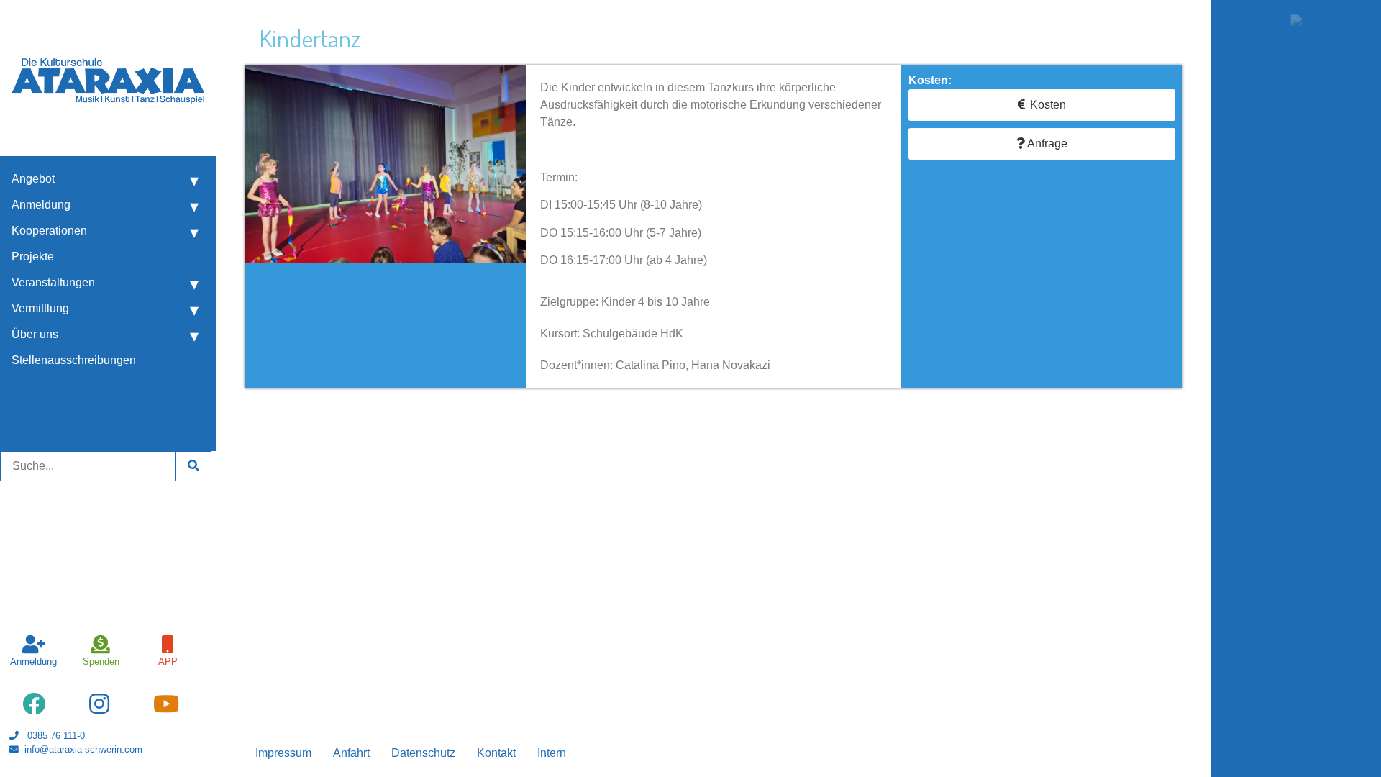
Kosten (1048, 105)
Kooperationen (49, 230)
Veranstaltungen (53, 282)
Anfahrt (351, 753)
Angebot (33, 179)
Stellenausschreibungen (74, 360)
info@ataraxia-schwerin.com (83, 749)
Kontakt (496, 753)
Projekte (33, 256)
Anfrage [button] (1046, 143)
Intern (551, 753)
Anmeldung (41, 205)
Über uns (35, 334)
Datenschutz (423, 753)
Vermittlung (40, 308)
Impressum (283, 753)
